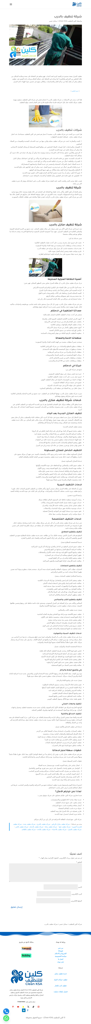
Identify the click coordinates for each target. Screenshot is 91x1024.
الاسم (80, 887)
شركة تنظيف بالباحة (43, 829)
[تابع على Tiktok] (33, 1007)
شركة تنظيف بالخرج (43, 824)
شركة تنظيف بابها (64, 827)
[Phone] (6, 1011)
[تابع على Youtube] (18, 1007)
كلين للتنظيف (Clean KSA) (67, 21)
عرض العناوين (75, 91)
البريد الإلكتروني (76, 894)
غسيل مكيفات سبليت (61, 992)
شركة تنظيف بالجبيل (74, 829)
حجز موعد (60, 962)
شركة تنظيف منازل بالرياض (61, 824)
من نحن (60, 948)
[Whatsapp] (6, 1018)
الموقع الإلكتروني (76, 901)
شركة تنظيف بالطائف (29, 829)
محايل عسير (53, 21)
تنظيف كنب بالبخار (61, 986)
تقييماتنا (60, 951)
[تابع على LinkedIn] (24, 1010)
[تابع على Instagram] (38, 1007)
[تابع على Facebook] (28, 1010)
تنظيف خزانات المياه (60, 980)
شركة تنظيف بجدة (29, 824)
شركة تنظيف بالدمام (36, 827)
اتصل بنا (60, 959)
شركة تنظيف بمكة (51, 827)
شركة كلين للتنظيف (75, 924)
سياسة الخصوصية (60, 956)
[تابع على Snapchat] (23, 1007)
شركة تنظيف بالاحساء (59, 829)
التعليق (79, 862)
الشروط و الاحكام (60, 953)
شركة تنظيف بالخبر (21, 827)
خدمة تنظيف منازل (60, 974)
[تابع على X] (28, 1007)
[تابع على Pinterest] (13, 1007)
